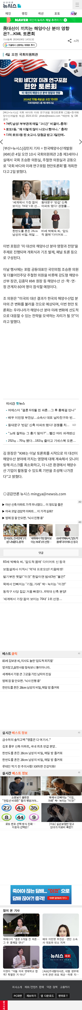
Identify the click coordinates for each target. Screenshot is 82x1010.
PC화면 (18, 996)
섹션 (40, 13)
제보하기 (31, 996)
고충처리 (65, 987)
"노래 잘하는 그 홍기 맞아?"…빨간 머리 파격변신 (41, 433)
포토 (57, 13)
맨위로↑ (63, 996)
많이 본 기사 (11, 910)
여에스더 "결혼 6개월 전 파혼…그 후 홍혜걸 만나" (42, 410)
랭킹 (24, 13)
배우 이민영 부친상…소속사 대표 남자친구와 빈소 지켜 (42, 417)
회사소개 (17, 987)
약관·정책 (52, 987)
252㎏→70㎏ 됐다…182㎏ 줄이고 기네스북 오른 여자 (42, 440)
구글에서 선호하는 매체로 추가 (21, 45)
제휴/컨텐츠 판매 (34, 987)
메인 (8, 13)
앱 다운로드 (47, 996)
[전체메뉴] (77, 5)
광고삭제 (4, 1005)
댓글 (41, 553)
